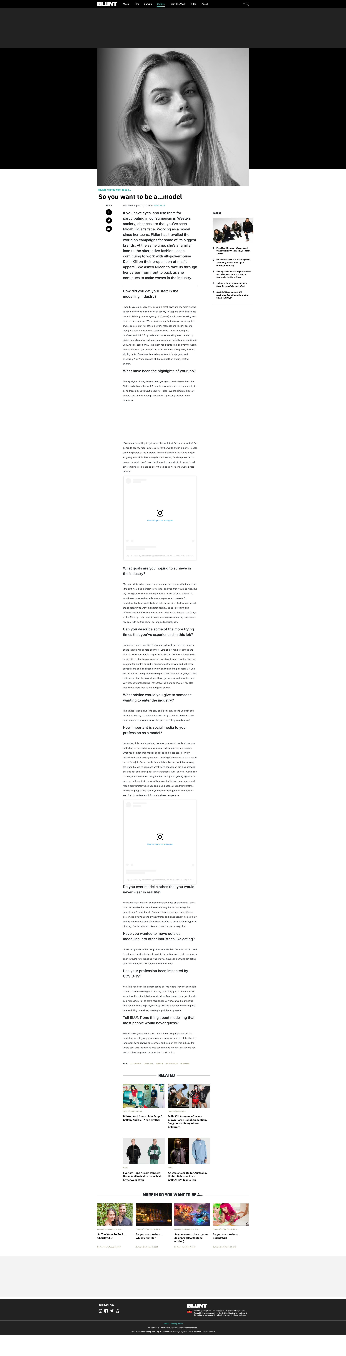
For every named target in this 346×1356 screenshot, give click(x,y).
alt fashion (135, 1064)
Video (193, 4)
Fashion (133, 1111)
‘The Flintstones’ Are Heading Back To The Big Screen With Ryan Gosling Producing (233, 262)
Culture (161, 4)
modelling (185, 1064)
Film (137, 4)
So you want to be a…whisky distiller (149, 1236)
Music (126, 4)
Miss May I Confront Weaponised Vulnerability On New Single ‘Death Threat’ (233, 251)
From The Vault (177, 4)
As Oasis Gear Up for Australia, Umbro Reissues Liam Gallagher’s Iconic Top (187, 1176)
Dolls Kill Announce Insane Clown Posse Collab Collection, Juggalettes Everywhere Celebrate (187, 1122)
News (139, 1111)
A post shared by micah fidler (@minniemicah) (146, 556)
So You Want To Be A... (119, 190)
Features (100, 1229)
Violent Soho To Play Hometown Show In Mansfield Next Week (231, 284)
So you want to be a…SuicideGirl (226, 1236)
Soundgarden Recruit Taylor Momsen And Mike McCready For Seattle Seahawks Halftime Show (233, 274)
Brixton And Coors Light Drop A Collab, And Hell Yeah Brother (142, 1118)
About (205, 4)
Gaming (148, 4)
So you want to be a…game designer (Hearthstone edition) (191, 1237)
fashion (159, 1064)
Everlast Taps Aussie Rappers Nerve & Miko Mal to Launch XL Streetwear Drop (142, 1176)
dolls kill (148, 1064)
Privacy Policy (177, 1323)
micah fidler (172, 1064)
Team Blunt (159, 205)
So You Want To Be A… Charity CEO (111, 1236)
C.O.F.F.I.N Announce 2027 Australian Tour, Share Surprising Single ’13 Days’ (232, 295)
